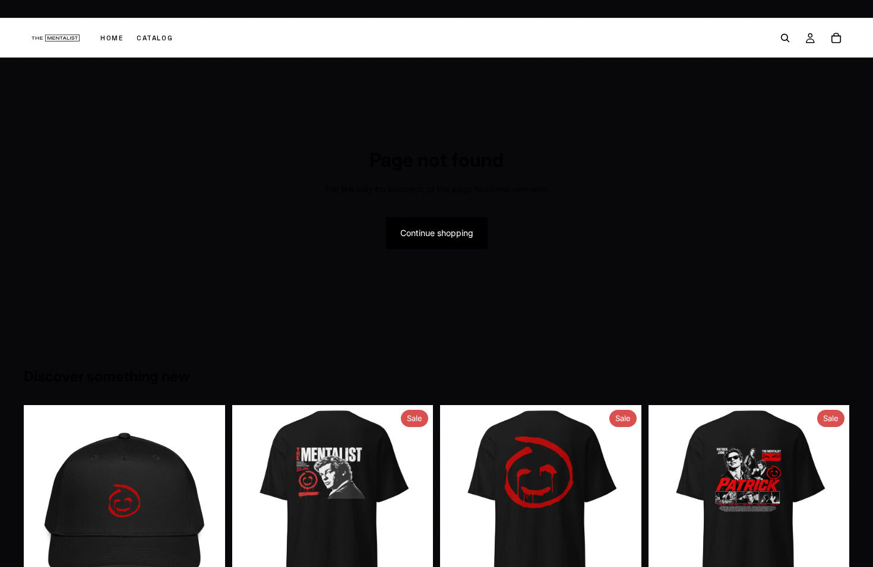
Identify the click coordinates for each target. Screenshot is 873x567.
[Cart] (836, 38)
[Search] (785, 38)
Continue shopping (436, 233)
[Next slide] (207, 506)
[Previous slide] (41, 506)
